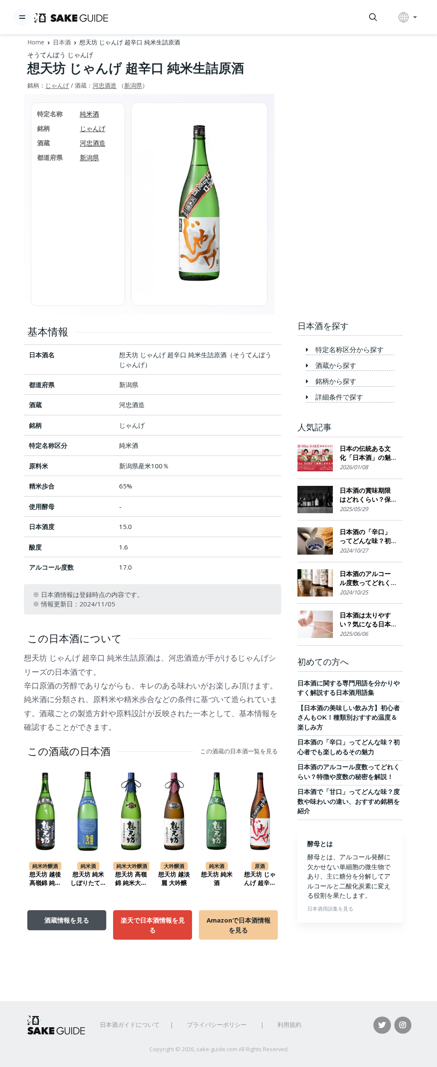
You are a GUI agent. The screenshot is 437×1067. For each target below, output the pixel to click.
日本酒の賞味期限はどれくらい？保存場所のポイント (365, 495)
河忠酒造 (105, 85)
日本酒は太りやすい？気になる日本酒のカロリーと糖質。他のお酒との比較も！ (365, 620)
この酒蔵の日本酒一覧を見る (239, 751)
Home (35, 42)
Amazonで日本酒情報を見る (239, 925)
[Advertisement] (350, 178)
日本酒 (62, 42)
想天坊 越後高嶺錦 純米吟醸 (45, 878)
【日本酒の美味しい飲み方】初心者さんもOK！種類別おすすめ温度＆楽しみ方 (348, 717)
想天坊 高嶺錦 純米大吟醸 (131, 878)
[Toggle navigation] (22, 17)
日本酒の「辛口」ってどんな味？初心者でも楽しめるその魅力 (365, 536)
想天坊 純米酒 (217, 878)
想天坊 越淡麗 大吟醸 (174, 878)
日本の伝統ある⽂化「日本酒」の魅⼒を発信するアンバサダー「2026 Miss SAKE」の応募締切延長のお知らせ (366, 453)
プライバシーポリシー (217, 1024)
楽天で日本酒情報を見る (153, 925)
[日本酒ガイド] (71, 17)
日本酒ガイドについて (130, 1024)
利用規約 (289, 1024)
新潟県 (133, 85)
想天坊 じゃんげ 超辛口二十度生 (260, 878)
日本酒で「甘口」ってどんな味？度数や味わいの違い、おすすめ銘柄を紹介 (348, 801)
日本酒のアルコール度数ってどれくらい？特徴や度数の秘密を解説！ (365, 578)
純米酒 (89, 113)
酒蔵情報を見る (66, 920)
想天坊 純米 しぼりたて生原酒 (88, 878)
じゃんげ (57, 85)
